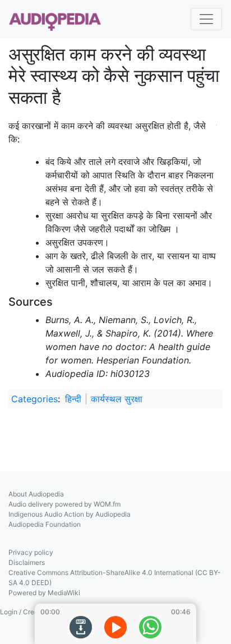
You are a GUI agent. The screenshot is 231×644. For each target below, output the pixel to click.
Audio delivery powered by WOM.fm (64, 504)
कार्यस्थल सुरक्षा (116, 398)
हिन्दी (73, 398)
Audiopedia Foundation (44, 524)
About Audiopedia (36, 494)
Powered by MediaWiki (44, 592)
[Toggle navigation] (206, 19)
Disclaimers (26, 562)
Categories (34, 398)
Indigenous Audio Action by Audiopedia (69, 514)
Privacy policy (30, 552)
